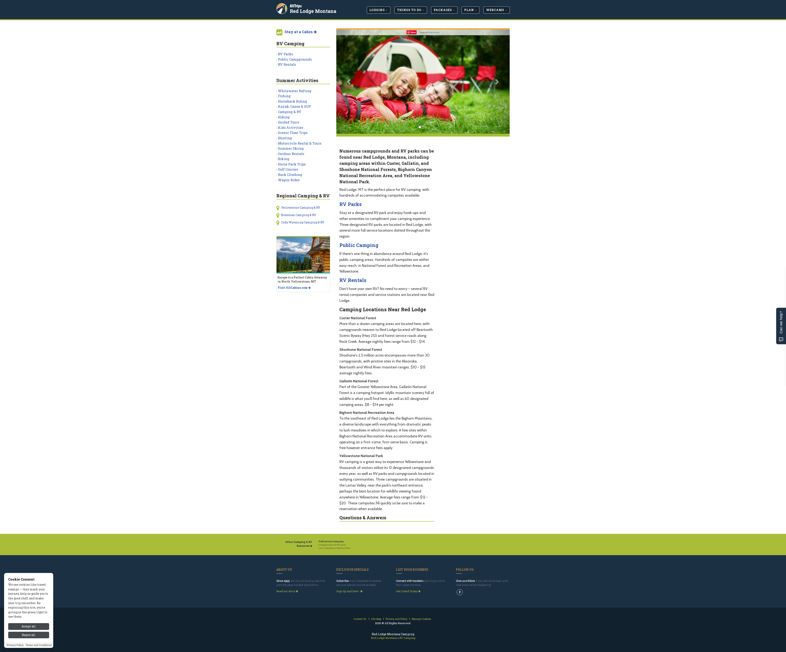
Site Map (376, 618)
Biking (283, 159)
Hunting (285, 138)
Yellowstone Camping (331, 541)
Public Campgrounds (295, 59)
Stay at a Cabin (299, 31)
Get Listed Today (407, 591)
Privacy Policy (15, 645)
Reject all (28, 635)
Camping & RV (289, 112)
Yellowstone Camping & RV (300, 207)
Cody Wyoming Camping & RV (302, 222)
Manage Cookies (421, 618)
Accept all (28, 626)
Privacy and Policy (396, 618)
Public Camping (358, 245)
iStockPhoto (433, 32)
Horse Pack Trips (292, 164)
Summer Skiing (291, 148)
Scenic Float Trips (292, 132)
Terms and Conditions (39, 645)
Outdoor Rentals (291, 154)
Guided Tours (288, 122)
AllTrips (296, 5)
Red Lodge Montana (313, 11)
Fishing (284, 96)
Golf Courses (288, 169)
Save (413, 32)
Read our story (286, 591)
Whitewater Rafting (294, 91)
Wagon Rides (288, 180)
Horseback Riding (292, 101)
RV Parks (350, 204)
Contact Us (359, 618)
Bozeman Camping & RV (298, 215)
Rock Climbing (290, 174)
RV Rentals (352, 280)
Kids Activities (290, 127)
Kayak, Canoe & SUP (294, 106)
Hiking (284, 117)
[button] (349, 81)
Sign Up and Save (347, 591)
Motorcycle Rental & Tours (299, 143)
